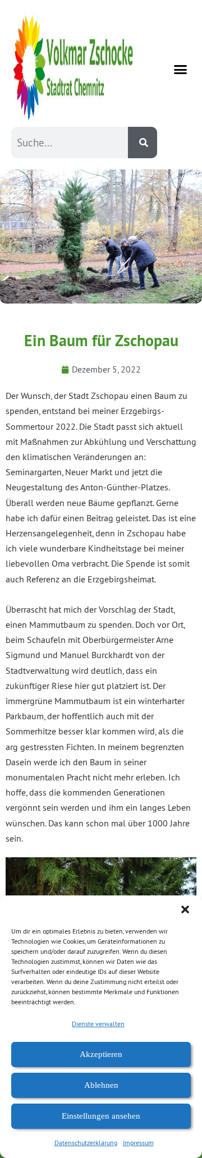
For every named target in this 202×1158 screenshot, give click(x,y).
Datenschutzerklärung (85, 1142)
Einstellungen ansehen (101, 1115)
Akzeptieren (101, 1054)
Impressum (138, 1142)
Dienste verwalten (98, 1023)
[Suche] (143, 142)
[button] (185, 909)
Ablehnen (101, 1085)
